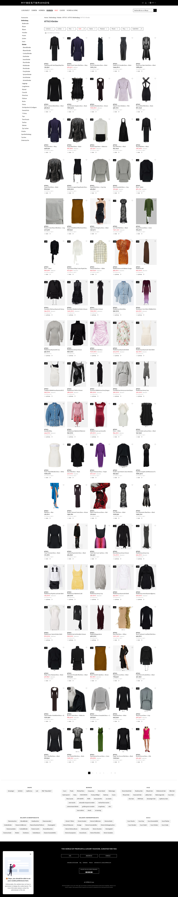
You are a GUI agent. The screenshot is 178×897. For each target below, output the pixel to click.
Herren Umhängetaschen (108, 825)
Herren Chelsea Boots (71, 829)
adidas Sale (148, 795)
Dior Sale (131, 798)
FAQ (80, 862)
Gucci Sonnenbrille (153, 821)
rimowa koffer (98, 798)
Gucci (64, 791)
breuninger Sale (151, 798)
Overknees (26, 833)
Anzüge (79, 825)
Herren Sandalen (108, 833)
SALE (56, 10)
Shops (29, 787)
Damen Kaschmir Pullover (37, 825)
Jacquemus (91, 791)
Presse (91, 862)
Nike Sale (172, 791)
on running (98, 810)
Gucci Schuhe (154, 825)
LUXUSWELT (25, 10)
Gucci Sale (171, 795)
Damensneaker (47, 821)
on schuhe (109, 798)
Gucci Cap (141, 821)
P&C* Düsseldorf (46, 791)
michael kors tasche (103, 802)
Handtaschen (35, 821)
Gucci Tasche (131, 821)
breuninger (11, 791)
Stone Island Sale (126, 791)
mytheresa (29, 791)
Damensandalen (11, 829)
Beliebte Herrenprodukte (89, 817)
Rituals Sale (149, 791)
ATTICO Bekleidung (74, 17)
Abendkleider (24, 821)
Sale (148, 787)
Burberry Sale (138, 791)
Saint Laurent (66, 795)
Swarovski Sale (137, 795)
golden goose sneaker (88, 806)
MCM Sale (140, 798)
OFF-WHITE (80, 798)
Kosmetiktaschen (48, 829)
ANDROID (89, 856)
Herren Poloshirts (95, 833)
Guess (114, 795)
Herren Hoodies (97, 829)
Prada (71, 791)
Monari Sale (126, 795)
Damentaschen (12, 821)
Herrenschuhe (108, 821)
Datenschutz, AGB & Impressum (102, 862)
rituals (89, 810)
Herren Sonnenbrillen (91, 825)
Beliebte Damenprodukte (29, 817)
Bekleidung (52, 17)
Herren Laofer (85, 829)
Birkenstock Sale (161, 791)
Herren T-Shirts (70, 821)
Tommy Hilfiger (95, 795)
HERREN (42, 10)
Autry (74, 795)
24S (37, 791)
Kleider (59, 17)
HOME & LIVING (72, 10)
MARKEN (50, 10)
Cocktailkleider (24, 829)
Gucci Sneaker (132, 825)
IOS (70, 856)
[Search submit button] (155, 10)
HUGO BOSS (83, 795)
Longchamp (101, 806)
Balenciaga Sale (160, 795)
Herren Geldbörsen (95, 821)
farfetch (20, 791)
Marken (89, 787)
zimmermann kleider (72, 806)
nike (110, 806)
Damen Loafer (35, 829)
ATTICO (65, 17)
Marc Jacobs (69, 798)
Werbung (85, 862)
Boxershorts (83, 833)
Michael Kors (80, 791)
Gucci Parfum (165, 821)
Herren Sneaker (82, 821)
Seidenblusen (36, 833)
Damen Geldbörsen (21, 825)
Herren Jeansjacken (70, 833)
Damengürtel (51, 825)
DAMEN (34, 10)
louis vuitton (80, 810)
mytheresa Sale (163, 798)
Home (46, 17)
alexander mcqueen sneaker (87, 802)
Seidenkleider (8, 825)
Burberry (106, 795)
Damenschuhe (7, 833)
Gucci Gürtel (143, 825)
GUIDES (62, 10)
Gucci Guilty (165, 825)
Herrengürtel (109, 829)
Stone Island (101, 791)
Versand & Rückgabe (72, 862)
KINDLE (108, 856)
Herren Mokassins (68, 825)
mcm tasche (72, 802)
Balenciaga (112, 791)
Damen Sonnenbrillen (50, 833)
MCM (88, 798)
